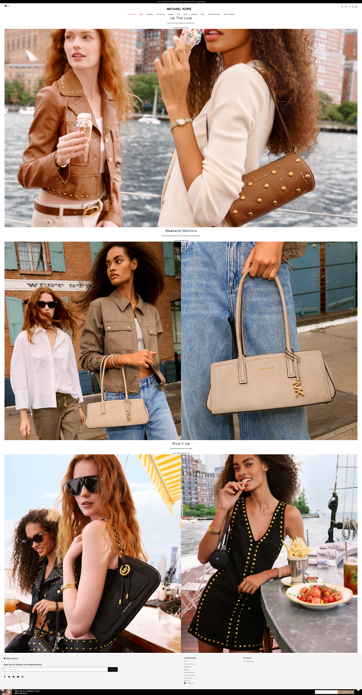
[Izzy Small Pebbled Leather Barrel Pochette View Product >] (217, 559)
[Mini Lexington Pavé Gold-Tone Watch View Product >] (175, 129)
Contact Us (188, 678)
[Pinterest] (14, 677)
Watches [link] (194, 14)
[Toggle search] (342, 6)
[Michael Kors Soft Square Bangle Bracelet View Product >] (69, 582)
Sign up (346, 692)
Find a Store (12, 658)
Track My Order (189, 664)
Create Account (248, 661)
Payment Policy (189, 675)
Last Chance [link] (132, 14)
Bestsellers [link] (161, 14)
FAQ (185, 661)
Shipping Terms (189, 672)
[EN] (6, 7)
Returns (186, 669)
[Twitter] (9, 677)
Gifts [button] (202, 14)
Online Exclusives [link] (214, 14)
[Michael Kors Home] (179, 10)
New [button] (141, 14)
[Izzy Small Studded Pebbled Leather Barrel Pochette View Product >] (281, 179)
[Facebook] (5, 677)
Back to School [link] (229, 14)
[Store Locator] (346, 6)
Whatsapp (187, 666)
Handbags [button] (149, 14)
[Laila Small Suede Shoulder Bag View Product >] (281, 391)
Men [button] (178, 14)
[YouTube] (18, 677)
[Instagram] (22, 677)
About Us (187, 681)
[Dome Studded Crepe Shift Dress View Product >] (249, 608)
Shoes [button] (185, 14)
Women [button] (171, 14)
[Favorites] (349, 6)
